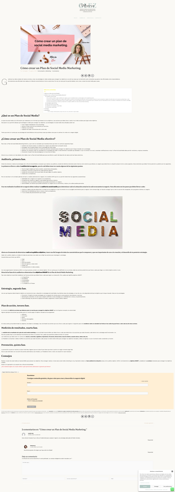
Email (28, 391)
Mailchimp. (3, 412)
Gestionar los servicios (144, 482)
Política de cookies (149, 489)
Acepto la (35, 400)
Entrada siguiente (149, 423)
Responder (150, 440)
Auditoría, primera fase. (51, 96)
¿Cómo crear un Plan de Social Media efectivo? (55, 95)
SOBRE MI (82, 18)
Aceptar (145, 486)
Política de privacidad (158, 489)
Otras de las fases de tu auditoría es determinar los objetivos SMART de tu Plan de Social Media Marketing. (68, 101)
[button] (172, 471)
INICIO (75, 18)
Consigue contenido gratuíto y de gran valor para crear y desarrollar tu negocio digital (64, 111)
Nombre (29, 382)
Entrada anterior (25, 423)
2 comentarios (55, 71)
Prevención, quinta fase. (52, 107)
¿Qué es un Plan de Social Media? (52, 93)
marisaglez (33, 445)
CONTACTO (98, 18)
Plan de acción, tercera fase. (52, 104)
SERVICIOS (90, 18)
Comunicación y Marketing (44, 71)
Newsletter (47, 110)
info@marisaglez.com (38, 412)
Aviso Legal (165, 489)
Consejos (47, 108)
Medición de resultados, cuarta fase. (54, 105)
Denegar (156, 486)
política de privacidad (122, 412)
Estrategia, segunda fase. (52, 103)
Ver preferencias (168, 486)
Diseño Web (30, 433)
